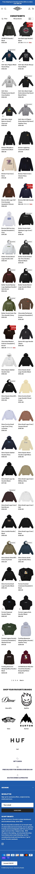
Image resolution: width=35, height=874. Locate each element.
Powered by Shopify (19, 867)
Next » (22, 680)
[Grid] (30, 19)
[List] (32, 19)
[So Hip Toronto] (17, 8)
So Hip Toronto (9, 867)
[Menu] (2, 9)
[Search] (6, 9)
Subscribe (17, 810)
